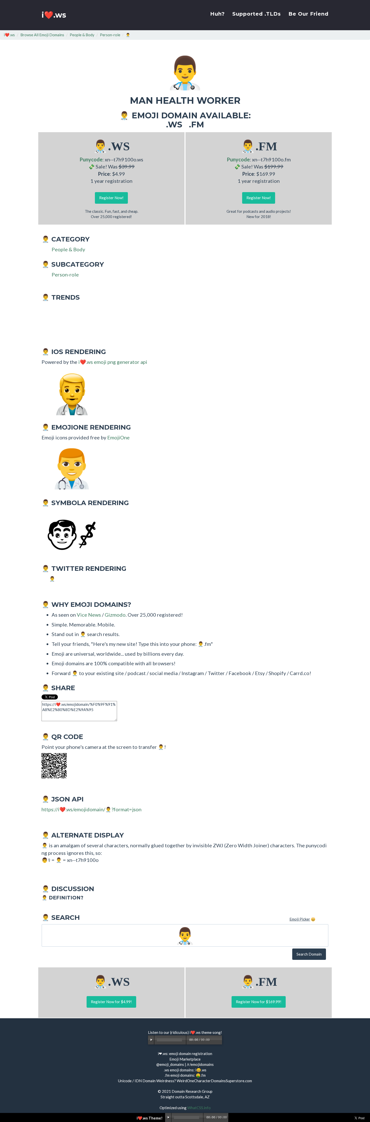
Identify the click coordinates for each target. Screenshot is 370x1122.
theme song (211, 1032)
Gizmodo (115, 615)
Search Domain (309, 954)
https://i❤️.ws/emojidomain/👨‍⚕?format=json (91, 809)
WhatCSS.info (199, 1107)
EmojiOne (118, 437)
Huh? (217, 14)
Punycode (91, 159)
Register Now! (111, 197)
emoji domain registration (190, 1053)
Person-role (110, 34)
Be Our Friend (308, 14)
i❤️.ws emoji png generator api (112, 362)
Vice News (89, 615)
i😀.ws (200, 1070)
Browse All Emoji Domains (42, 34)
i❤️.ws (54, 15)
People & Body (82, 34)
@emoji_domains (170, 1064)
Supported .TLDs (256, 14)
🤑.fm (201, 1075)
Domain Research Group (192, 1091)
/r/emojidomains (200, 1064)
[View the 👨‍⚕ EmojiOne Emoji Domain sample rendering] (69, 468)
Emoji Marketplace (185, 1059)
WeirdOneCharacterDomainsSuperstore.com (214, 1080)
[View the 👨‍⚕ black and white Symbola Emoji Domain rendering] (69, 534)
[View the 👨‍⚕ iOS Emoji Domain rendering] (69, 393)
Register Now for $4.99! (111, 1001)
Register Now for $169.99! (258, 1001)
